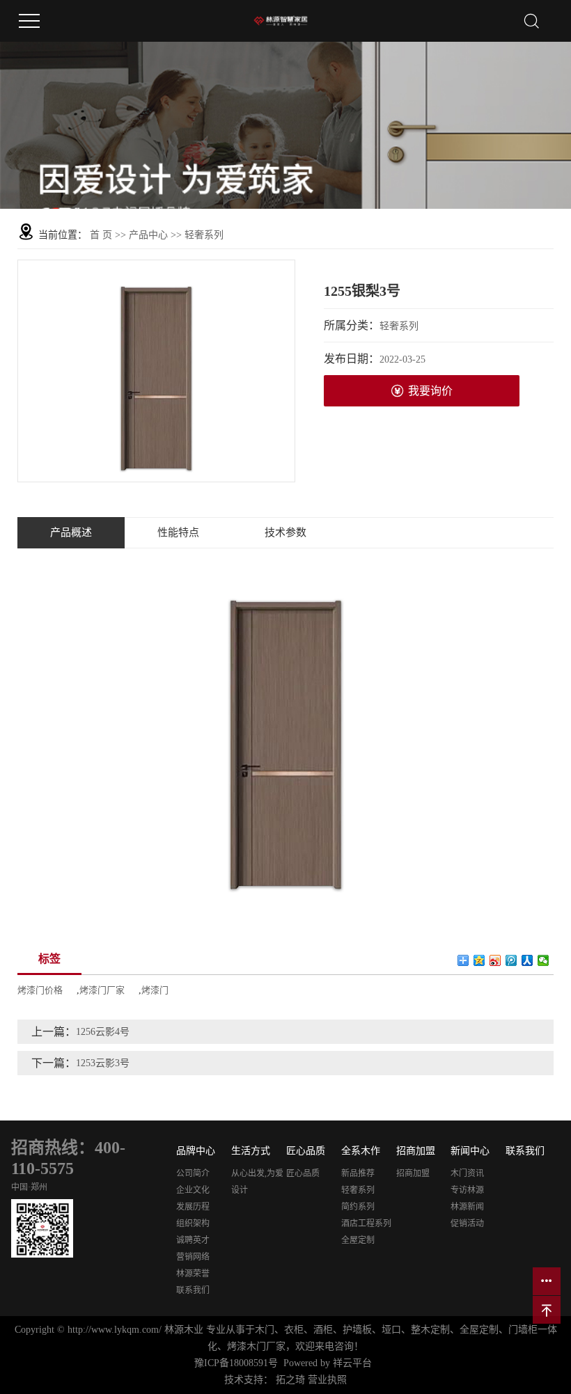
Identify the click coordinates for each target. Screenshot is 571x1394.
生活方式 (250, 1151)
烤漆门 (155, 990)
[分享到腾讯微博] (511, 960)
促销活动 (467, 1223)
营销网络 (193, 1257)
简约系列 (358, 1207)
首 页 (101, 235)
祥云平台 (352, 1363)
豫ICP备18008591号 (236, 1363)
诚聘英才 (193, 1240)
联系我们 (193, 1290)
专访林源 (467, 1190)
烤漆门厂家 (102, 990)
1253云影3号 (103, 1063)
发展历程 (193, 1207)
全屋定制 (358, 1240)
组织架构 (193, 1223)
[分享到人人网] (527, 960)
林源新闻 (467, 1207)
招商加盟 (415, 1151)
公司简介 (193, 1173)
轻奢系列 (204, 235)
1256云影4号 (103, 1032)
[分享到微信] (543, 960)
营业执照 (327, 1380)
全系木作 (360, 1151)
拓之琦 (290, 1380)
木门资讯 (467, 1173)
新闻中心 (470, 1151)
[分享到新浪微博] (495, 960)
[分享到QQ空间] (479, 960)
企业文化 (193, 1190)
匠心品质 (305, 1151)
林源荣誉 (193, 1273)
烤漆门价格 (40, 990)
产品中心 (148, 235)
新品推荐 (358, 1173)
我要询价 (430, 391)
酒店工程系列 (366, 1223)
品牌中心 (195, 1151)
